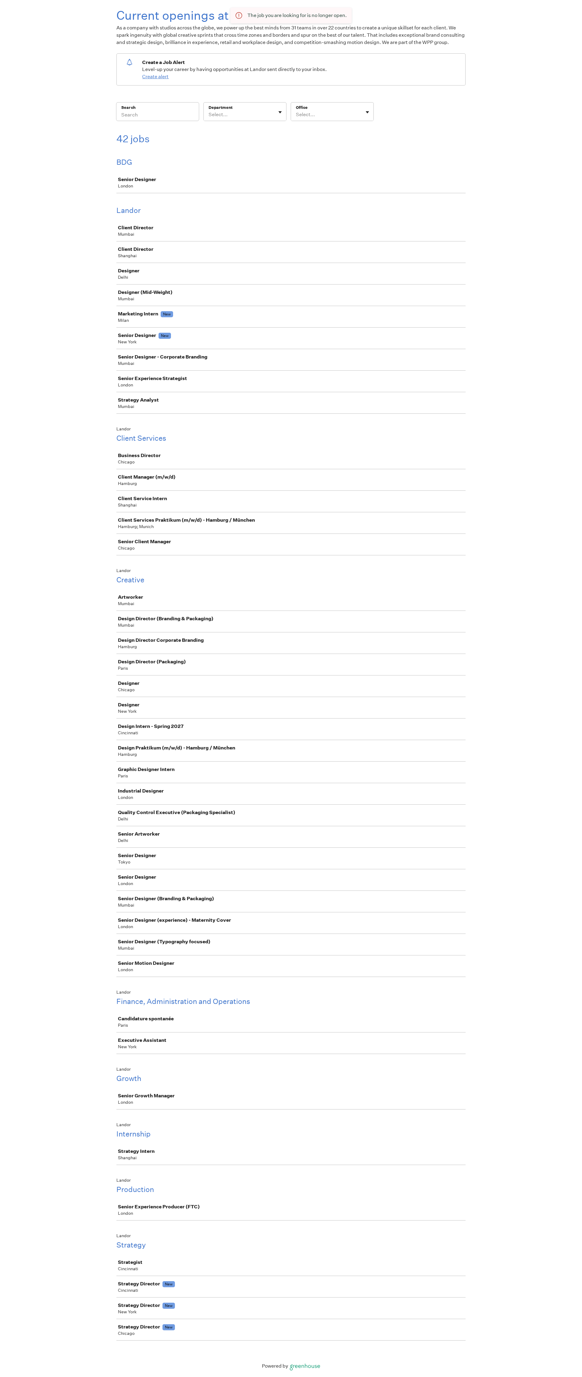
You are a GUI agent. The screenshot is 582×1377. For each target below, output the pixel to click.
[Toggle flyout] (280, 112)
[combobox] (296, 114)
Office (302, 107)
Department (220, 107)
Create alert (155, 76)
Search (128, 107)
